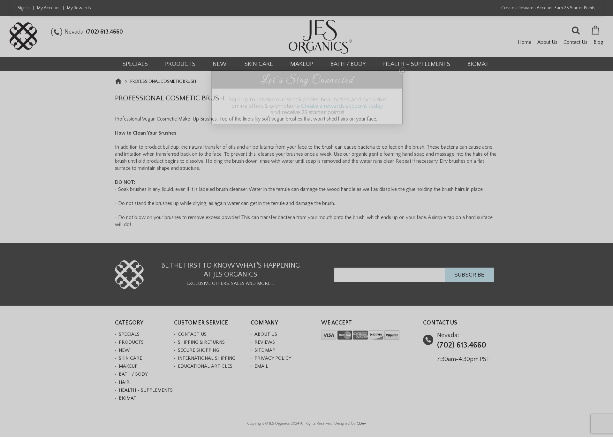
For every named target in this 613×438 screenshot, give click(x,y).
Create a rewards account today (342, 106)
